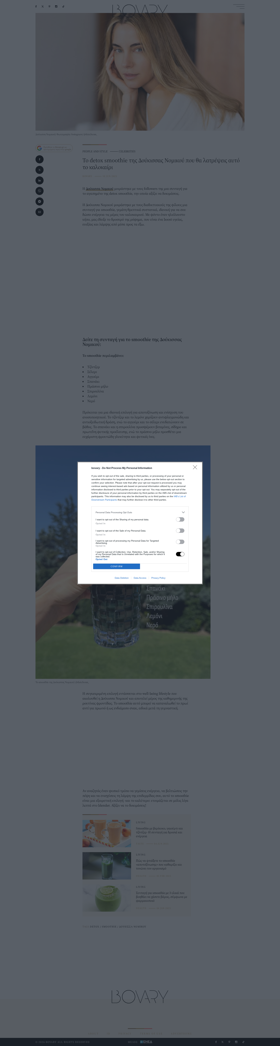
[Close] (196, 468)
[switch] (180, 519)
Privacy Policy (158, 578)
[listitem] (140, 512)
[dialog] (140, 523)
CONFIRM (117, 566)
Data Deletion (122, 578)
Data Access (140, 578)
